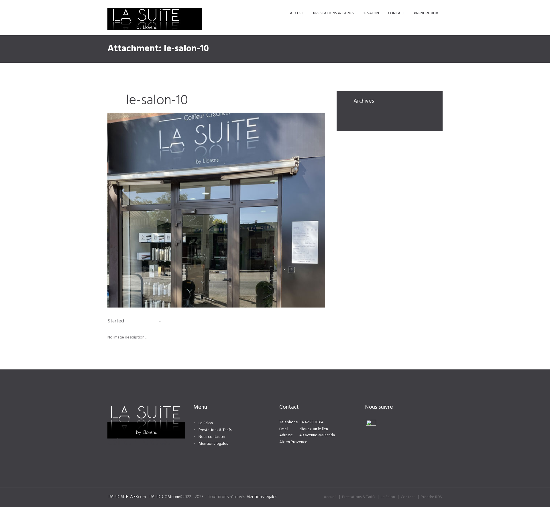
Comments (183, 321)
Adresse (286, 435)
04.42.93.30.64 (311, 422)
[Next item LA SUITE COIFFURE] (270, 210)
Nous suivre (379, 407)
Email (283, 429)
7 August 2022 (141, 321)
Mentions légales (213, 444)
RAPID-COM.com (164, 497)
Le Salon (206, 423)
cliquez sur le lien (313, 429)
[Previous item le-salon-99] (161, 210)
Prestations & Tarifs (215, 430)
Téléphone (288, 422)
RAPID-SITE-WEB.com (127, 497)
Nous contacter (212, 437)
